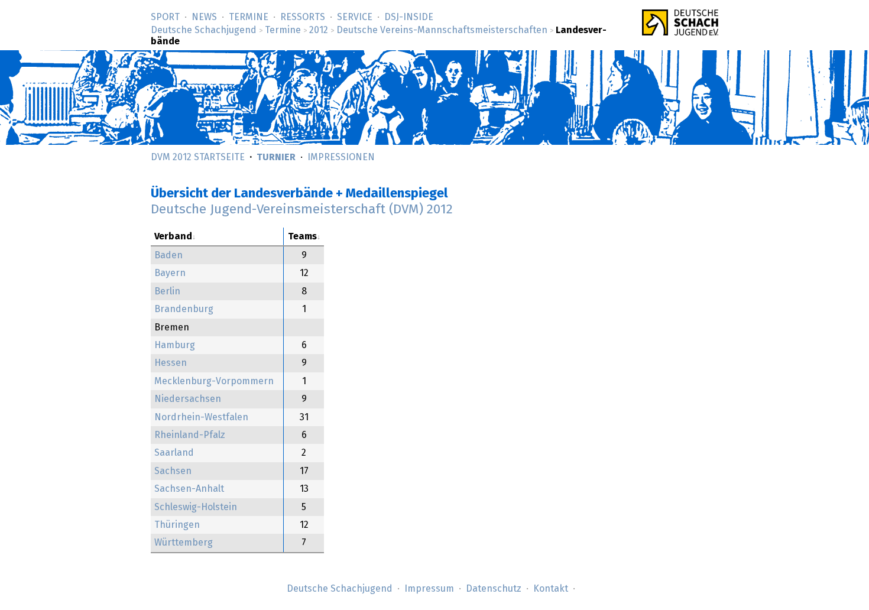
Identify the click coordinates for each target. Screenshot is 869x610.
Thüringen (177, 525)
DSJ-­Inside (408, 17)
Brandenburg (183, 309)
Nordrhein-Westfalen (201, 417)
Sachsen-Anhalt (189, 489)
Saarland (174, 453)
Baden (168, 255)
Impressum (429, 588)
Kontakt (550, 588)
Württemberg (183, 542)
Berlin (167, 291)
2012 (318, 30)
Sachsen (173, 471)
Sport (165, 17)
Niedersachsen (187, 399)
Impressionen (341, 157)
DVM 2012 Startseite (198, 157)
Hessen (170, 363)
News (204, 17)
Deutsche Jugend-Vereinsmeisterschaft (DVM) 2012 (302, 209)
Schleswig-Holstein (195, 507)
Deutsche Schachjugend (204, 30)
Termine (248, 17)
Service (354, 17)
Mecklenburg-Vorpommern (214, 381)
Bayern (170, 273)
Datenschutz (493, 588)
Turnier (276, 157)
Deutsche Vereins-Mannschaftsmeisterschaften (441, 30)
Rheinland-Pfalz (189, 435)
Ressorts (302, 17)
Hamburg (174, 345)
